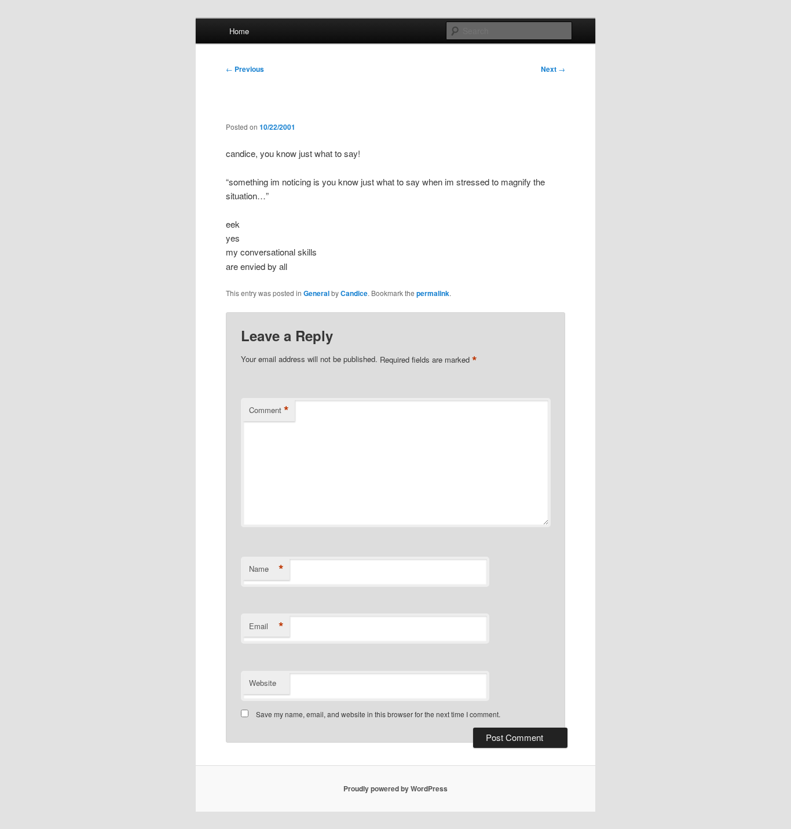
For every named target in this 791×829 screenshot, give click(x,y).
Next (553, 69)
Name (266, 569)
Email (266, 626)
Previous (245, 69)
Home (239, 30)
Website (262, 682)
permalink (432, 293)
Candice (354, 293)
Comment (269, 410)
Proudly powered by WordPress (395, 788)
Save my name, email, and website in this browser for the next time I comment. (378, 714)
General (316, 293)
